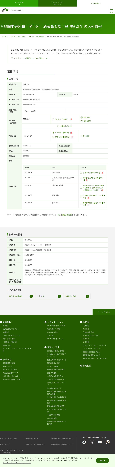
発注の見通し (52, 373)
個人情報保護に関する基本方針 (62, 438)
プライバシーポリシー (58, 460)
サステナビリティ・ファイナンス (94, 345)
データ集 (50, 335)
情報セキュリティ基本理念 (35, 444)
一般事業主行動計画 (10, 342)
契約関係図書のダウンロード (56, 384)
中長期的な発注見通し (55, 376)
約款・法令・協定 (9, 339)
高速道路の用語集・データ (12, 379)
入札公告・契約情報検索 (36, 36)
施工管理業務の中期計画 (55, 369)
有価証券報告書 (88, 332)
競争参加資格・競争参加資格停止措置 (56, 393)
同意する (102, 460)
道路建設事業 (7, 366)
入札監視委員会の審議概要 (56, 397)
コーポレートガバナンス (11, 335)
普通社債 (86, 339)
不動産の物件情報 (53, 415)
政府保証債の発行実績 (90, 335)
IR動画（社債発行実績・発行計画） (95, 358)
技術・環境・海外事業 (10, 376)
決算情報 (86, 325)
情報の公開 (7, 345)
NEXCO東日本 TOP (20, 3)
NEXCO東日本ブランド (11, 329)
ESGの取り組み (52, 332)
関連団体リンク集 (32, 438)
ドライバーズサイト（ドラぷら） (57, 3)
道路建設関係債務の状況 (91, 352)
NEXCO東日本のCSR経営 (56, 325)
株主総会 (86, 329)
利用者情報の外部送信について (62, 444)
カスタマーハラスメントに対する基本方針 (17, 350)
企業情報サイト (96, 3)
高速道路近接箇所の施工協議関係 (56, 423)
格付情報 (86, 342)
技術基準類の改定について (56, 360)
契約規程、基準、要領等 (55, 351)
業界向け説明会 (52, 366)
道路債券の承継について (91, 355)
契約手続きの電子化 (54, 388)
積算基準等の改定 (53, 363)
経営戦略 (6, 332)
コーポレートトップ (8, 36)
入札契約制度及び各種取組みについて (56, 355)
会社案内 (6, 325)
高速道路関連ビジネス (10, 373)
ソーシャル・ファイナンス (92, 348)
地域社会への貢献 (53, 329)
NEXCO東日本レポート (55, 339)
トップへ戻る (105, 312)
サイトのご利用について (8, 438)
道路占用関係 (52, 418)
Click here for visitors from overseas (17, 463)
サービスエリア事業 (10, 369)
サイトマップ (4, 444)
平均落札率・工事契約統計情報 (56, 402)
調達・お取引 (22, 36)
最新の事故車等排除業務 (55, 406)
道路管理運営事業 (9, 363)
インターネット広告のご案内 (56, 411)
